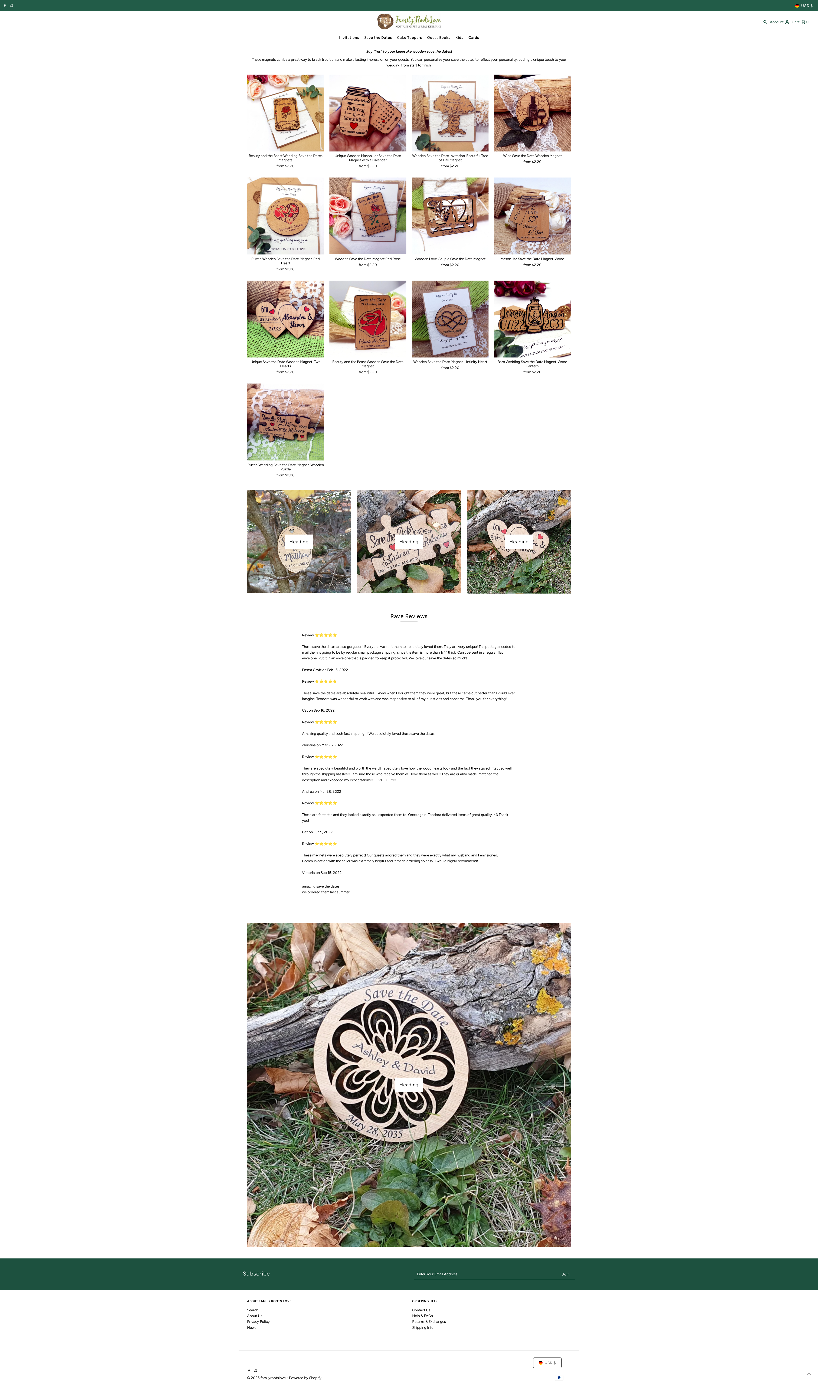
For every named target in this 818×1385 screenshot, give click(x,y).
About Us (254, 1316)
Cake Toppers (409, 37)
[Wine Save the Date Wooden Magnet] (532, 113)
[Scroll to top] (809, 1374)
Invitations (349, 37)
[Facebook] (4, 5)
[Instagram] (11, 5)
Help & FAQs (422, 1316)
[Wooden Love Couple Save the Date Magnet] (450, 215)
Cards (473, 37)
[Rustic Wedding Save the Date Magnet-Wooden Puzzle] (285, 421)
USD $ (807, 5)
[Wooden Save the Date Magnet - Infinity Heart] (450, 319)
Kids (459, 37)
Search (252, 1310)
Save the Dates (378, 37)
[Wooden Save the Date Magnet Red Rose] (367, 215)
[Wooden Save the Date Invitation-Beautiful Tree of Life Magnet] (450, 113)
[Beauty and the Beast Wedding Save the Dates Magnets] (285, 113)
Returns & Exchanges (429, 1321)
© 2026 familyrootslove (267, 1378)
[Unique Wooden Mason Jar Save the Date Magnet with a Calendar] (367, 113)
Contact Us (421, 1310)
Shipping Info (422, 1327)
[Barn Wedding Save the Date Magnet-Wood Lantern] (532, 319)
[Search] (765, 21)
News (251, 1327)
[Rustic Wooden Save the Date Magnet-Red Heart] (285, 215)
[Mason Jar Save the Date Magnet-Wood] (532, 215)
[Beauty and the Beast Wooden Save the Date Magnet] (367, 319)
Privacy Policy (258, 1321)
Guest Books (438, 37)
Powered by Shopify (305, 1378)
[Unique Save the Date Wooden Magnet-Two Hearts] (285, 319)
